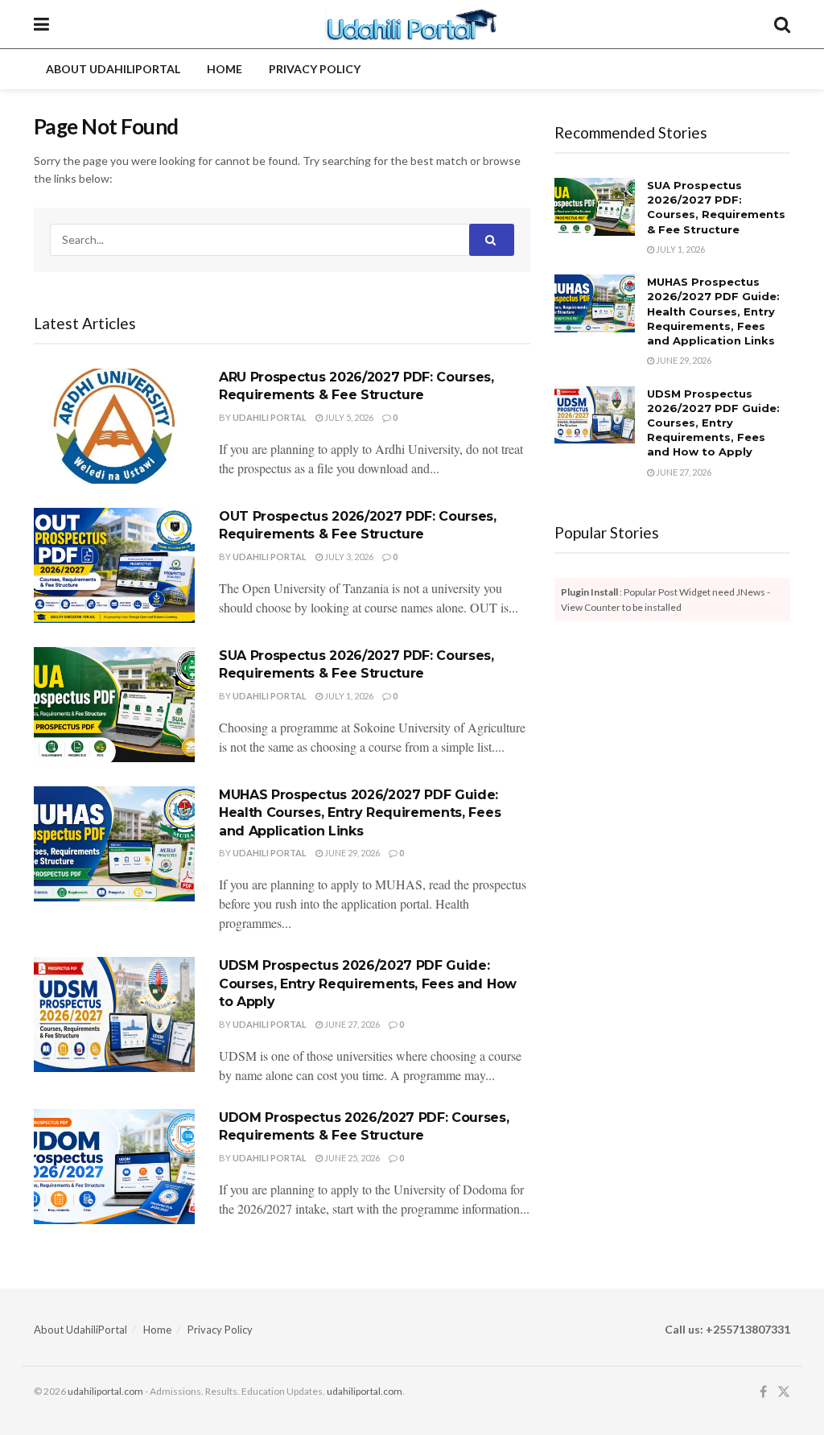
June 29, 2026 (351, 852)
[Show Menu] (41, 24)
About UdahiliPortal (113, 69)
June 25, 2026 (351, 1158)
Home (224, 69)
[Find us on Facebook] (763, 1392)
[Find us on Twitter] (783, 1392)
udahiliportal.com (105, 1391)
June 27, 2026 (351, 1024)
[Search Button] (782, 24)
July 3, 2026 (348, 556)
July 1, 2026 (348, 696)
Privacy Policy (314, 69)
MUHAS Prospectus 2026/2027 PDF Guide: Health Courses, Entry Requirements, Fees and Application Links (360, 813)
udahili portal (270, 417)
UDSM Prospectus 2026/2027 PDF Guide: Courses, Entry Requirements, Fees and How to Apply (368, 983)
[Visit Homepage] (411, 24)
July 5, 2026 (348, 417)
